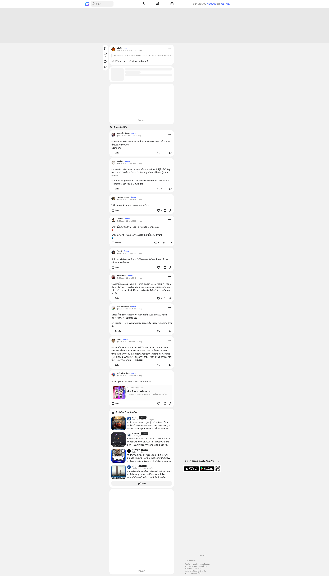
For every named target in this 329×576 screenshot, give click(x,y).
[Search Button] (93, 4)
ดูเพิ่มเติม (139, 183)
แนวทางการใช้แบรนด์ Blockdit (195, 571)
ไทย (199, 573)
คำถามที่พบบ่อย (204, 564)
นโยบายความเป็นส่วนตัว (193, 569)
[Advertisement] (164, 26)
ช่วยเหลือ (194, 564)
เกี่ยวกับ (187, 564)
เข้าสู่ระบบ (211, 3)
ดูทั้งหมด (142, 483)
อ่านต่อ (159, 234)
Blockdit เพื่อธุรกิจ (191, 573)
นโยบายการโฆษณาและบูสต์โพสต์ (196, 566)
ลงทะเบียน (225, 3)
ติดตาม (126, 48)
